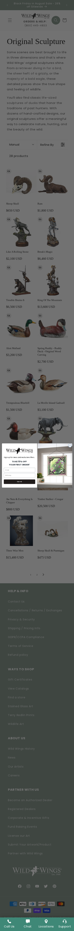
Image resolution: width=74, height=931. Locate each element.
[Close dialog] (69, 445)
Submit (19, 482)
